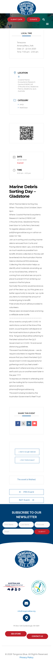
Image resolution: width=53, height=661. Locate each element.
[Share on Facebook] (17, 423)
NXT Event (24, 500)
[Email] (34, 423)
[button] (44, 19)
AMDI (22, 105)
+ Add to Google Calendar (27, 452)
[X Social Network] (23, 423)
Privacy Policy (26, 657)
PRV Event (28, 492)
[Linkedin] (28, 423)
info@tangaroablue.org (26, 611)
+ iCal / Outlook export (27, 460)
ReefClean (24, 108)
